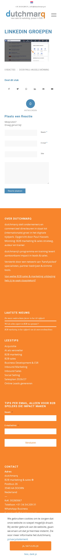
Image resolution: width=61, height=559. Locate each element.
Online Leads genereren (18, 383)
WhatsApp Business (16, 508)
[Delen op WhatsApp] (26, 89)
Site (42, 153)
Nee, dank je (30, 554)
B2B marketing (13, 354)
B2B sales (10, 358)
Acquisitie (10, 346)
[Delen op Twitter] (17, 89)
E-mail (44, 142)
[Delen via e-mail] (43, 89)
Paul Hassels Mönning (37, 70)
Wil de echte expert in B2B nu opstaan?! (22, 323)
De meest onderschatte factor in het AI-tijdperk (25, 318)
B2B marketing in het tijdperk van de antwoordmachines (28, 329)
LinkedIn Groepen (28, 32)
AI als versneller (14, 350)
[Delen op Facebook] (9, 89)
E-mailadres (12, 425)
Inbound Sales (13, 371)
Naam (44, 132)
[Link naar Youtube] (52, 89)
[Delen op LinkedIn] (35, 89)
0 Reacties (10, 70)
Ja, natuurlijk (30, 545)
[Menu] (52, 15)
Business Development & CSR (21, 362)
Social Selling (12, 375)
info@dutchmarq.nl (38, 6)
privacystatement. (17, 539)
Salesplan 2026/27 (15, 379)
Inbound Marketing (16, 366)
